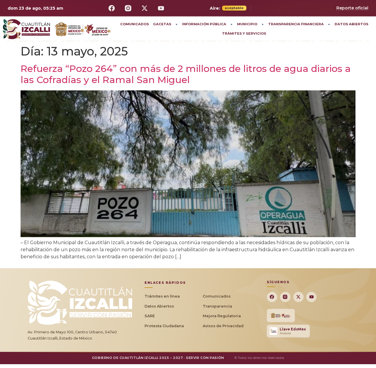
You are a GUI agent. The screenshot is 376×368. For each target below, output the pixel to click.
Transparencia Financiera (296, 24)
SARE (150, 316)
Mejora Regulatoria (222, 316)
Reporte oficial (352, 8)
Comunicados (134, 24)
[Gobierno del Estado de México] (281, 315)
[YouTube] (161, 8)
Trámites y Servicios (244, 33)
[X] (144, 8)
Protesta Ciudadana (164, 326)
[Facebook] (111, 8)
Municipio (247, 24)
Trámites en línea (162, 296)
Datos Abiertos (351, 24)
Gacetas (162, 24)
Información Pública (204, 24)
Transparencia (217, 306)
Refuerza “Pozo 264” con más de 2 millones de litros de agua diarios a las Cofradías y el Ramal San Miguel (186, 74)
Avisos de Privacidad (223, 326)
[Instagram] (128, 8)
